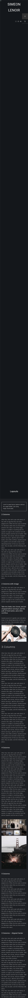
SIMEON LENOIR (14, 7)
